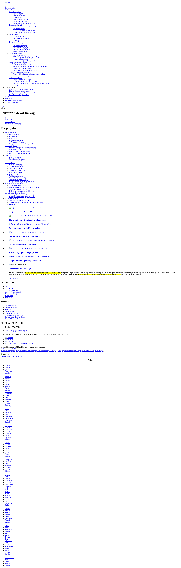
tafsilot (19, 278)
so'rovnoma (13, 278)
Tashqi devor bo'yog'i (20, 48)
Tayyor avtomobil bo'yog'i (22, 80)
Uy (6, 6)
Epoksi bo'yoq (18, 14)
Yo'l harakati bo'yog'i (16, 53)
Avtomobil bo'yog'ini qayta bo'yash (25, 81)
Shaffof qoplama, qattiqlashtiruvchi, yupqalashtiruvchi (31, 83)
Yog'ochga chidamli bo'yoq (22, 68)
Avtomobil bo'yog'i (15, 78)
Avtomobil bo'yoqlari (8, 351)
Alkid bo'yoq (17, 17)
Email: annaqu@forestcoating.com (16, 331)
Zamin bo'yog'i (14, 34)
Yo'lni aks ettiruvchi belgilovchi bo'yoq (26, 57)
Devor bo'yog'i (14, 42)
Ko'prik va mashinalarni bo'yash (24, 32)
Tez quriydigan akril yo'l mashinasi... (25, 236)
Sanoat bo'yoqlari (15, 12)
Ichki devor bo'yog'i (20, 46)
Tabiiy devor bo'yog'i (20, 44)
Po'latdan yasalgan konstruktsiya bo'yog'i (27, 27)
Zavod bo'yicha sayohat (13, 292)
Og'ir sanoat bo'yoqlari (20, 21)
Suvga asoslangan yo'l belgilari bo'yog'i (26, 61)
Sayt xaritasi (5, 349)
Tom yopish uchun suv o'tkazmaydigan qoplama (29, 74)
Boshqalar (16, 85)
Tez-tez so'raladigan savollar (14, 100)
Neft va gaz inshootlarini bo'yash (24, 31)
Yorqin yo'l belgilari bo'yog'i (22, 59)
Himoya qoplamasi (15, 25)
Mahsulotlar (9, 10)
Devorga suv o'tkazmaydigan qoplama (26, 76)
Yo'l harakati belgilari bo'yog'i (47, 351)
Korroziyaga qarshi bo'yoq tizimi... (24, 252)
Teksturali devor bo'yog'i (21, 49)
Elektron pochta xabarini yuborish (12, 356)
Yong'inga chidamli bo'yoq (18, 63)
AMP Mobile (14, 349)
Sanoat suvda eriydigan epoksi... (23, 244)
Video (7, 97)
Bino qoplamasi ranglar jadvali (19, 91)
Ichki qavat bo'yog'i (19, 36)
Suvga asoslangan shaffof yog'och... (24, 228)
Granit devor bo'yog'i (20, 51)
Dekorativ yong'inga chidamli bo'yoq (25, 70)
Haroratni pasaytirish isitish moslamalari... (27, 220)
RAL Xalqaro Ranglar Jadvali (19, 95)
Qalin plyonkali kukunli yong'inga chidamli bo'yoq (30, 66)
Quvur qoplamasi (19, 29)
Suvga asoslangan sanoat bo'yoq (24, 23)
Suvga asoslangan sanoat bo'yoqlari (21, 144)
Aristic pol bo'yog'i (19, 40)
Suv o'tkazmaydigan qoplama (19, 72)
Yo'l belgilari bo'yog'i (20, 55)
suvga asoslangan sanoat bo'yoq (26, 351)
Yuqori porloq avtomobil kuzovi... (24, 212)
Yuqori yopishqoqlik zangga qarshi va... (26, 260)
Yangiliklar (8, 98)
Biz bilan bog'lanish (11, 102)
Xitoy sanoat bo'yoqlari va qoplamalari (22, 93)
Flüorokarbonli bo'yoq (20, 19)
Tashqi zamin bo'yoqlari (21, 38)
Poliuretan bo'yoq (19, 15)
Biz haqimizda (10, 8)
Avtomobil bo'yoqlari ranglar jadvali (21, 89)
